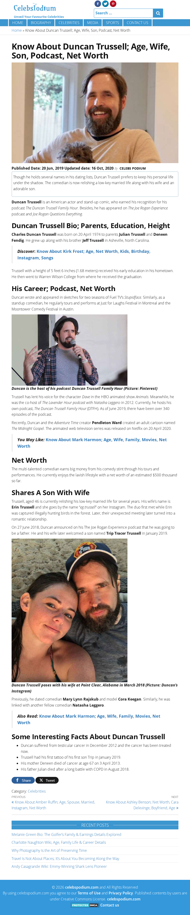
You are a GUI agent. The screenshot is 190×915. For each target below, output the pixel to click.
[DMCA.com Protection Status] (85, 905)
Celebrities (69, 22)
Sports (112, 22)
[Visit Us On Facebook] (97, 3)
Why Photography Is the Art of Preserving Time (49, 850)
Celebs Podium (133, 168)
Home (17, 22)
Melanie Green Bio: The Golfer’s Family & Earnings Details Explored (66, 834)
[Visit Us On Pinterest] (113, 3)
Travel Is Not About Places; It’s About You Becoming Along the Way (65, 858)
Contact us (137, 22)
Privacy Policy (121, 893)
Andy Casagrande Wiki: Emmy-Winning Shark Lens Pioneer (59, 866)
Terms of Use (89, 893)
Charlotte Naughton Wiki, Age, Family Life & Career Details (59, 842)
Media (92, 22)
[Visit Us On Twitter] (105, 3)
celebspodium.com (81, 887)
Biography (41, 22)
